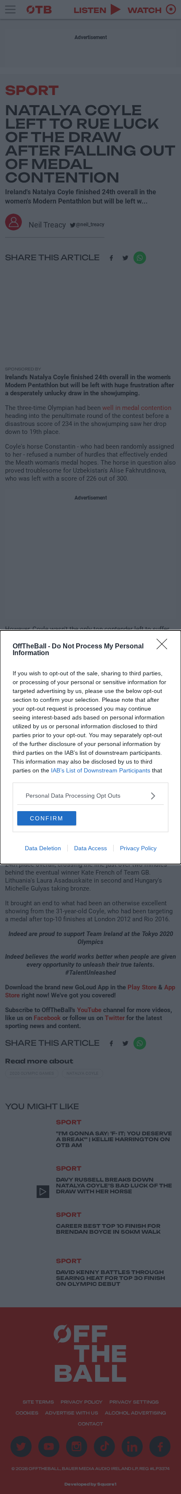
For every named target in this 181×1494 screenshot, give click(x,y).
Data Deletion (43, 848)
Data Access (90, 848)
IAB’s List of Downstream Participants (100, 770)
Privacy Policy (138, 848)
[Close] (165, 647)
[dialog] (90, 747)
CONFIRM (47, 818)
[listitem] (90, 795)
